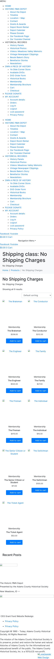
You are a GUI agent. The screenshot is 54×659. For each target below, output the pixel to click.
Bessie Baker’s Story (19, 57)
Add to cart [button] (15, 341)
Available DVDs (17, 72)
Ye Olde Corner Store (20, 69)
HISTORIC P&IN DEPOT (16, 9)
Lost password (17, 111)
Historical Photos (18, 48)
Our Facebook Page (19, 36)
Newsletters (15, 63)
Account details (17, 99)
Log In (13, 105)
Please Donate (17, 33)
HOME (8, 6)
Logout (13, 108)
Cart (12, 87)
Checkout (14, 90)
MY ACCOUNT (12, 96)
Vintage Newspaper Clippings (24, 54)
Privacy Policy (16, 115)
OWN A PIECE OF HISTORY (18, 66)
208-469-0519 (27, 591)
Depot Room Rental (19, 27)
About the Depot (18, 12)
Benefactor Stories (19, 60)
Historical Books (18, 78)
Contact (14, 21)
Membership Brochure (20, 84)
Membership (16, 81)
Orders (13, 102)
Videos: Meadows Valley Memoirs (26, 51)
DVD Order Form (18, 75)
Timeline (14, 15)
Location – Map (17, 18)
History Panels (17, 45)
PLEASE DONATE (13, 93)
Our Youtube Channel (20, 39)
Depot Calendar (17, 30)
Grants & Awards (18, 24)
